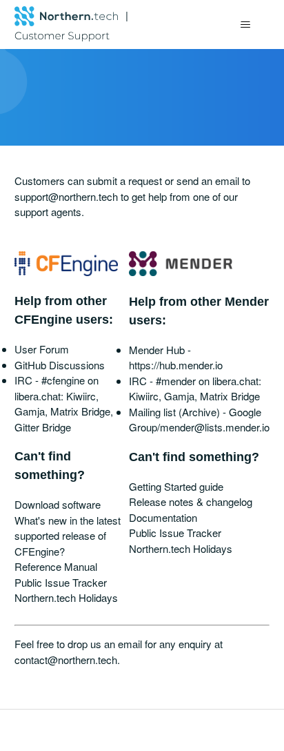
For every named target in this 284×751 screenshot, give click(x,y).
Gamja (29, 411)
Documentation (163, 517)
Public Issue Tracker (60, 582)
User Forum (41, 349)
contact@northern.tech (65, 659)
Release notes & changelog (190, 501)
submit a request (124, 180)
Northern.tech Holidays (66, 597)
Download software (57, 504)
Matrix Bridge (80, 411)
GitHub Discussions (59, 365)
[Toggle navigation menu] (245, 25)
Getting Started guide (176, 486)
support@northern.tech (66, 196)
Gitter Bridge (42, 427)
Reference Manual (55, 566)
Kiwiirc (81, 396)
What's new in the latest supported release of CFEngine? (67, 535)
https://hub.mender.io (176, 365)
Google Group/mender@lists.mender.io (199, 419)
